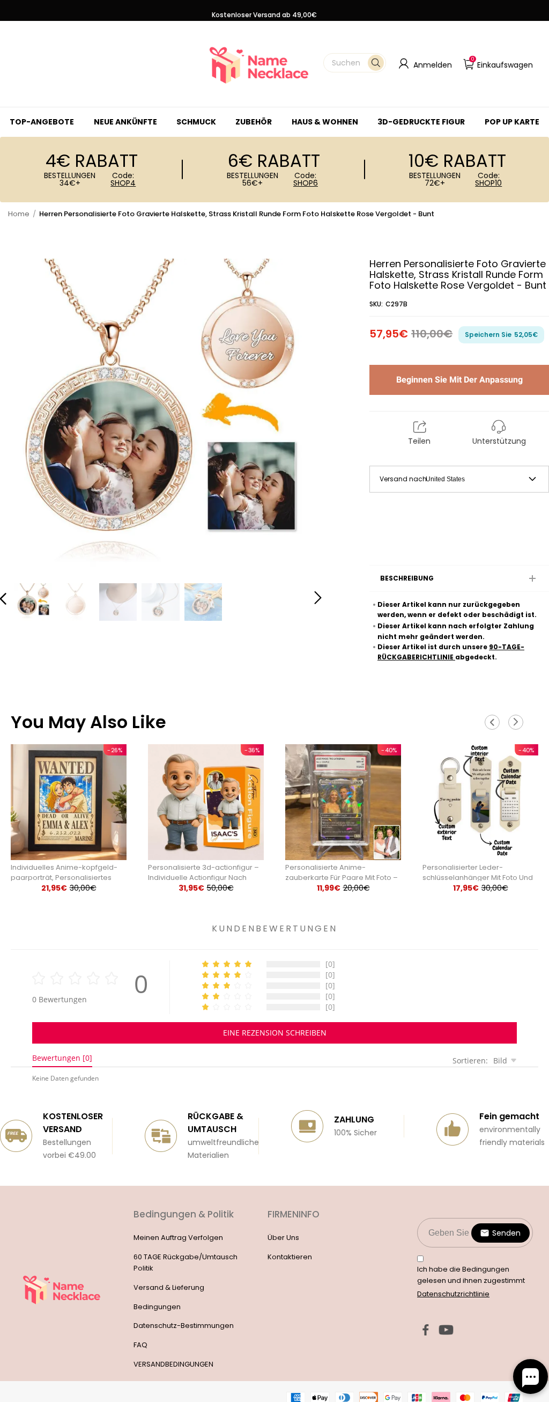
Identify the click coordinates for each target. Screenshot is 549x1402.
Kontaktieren (290, 1257)
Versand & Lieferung (168, 1287)
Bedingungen (157, 1307)
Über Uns (283, 1237)
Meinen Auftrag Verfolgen (178, 1237)
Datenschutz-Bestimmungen (183, 1325)
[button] (354, 62)
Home (18, 214)
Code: (123, 179)
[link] (196, 121)
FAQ (140, 1345)
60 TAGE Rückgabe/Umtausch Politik (185, 1262)
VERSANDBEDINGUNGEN (173, 1364)
